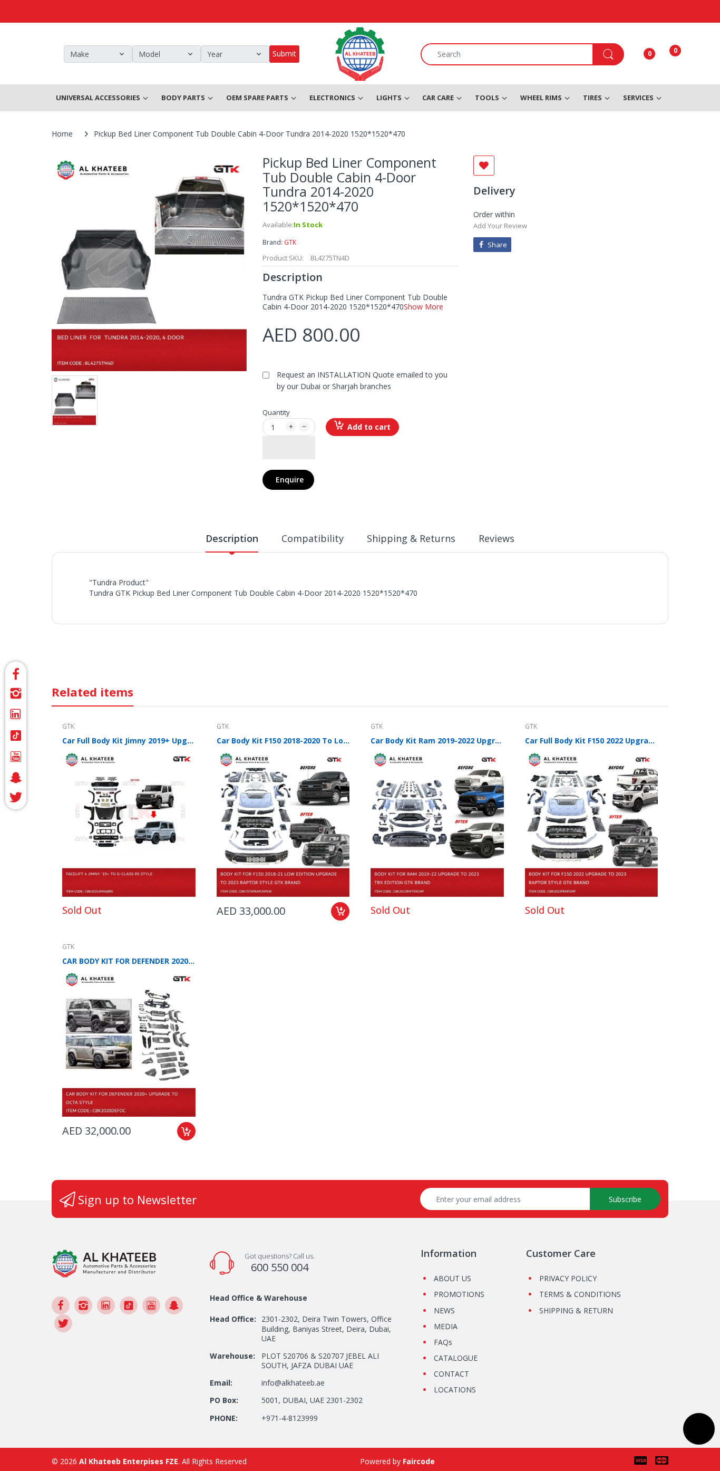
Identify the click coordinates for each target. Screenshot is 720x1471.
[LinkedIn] (15, 714)
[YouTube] (15, 756)
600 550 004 (279, 1267)
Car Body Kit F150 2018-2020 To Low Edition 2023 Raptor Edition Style (283, 740)
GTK (290, 242)
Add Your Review (500, 225)
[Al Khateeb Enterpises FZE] (104, 1262)
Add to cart (369, 427)
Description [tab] (232, 538)
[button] (288, 447)
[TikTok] (15, 735)
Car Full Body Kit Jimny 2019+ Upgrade (129, 740)
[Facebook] (15, 672)
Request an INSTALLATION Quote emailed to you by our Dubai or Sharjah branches (362, 380)
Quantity (276, 412)
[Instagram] (15, 693)
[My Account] (636, 54)
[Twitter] (15, 799)
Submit (284, 54)
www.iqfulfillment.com (274, 604)
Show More (423, 307)
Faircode (419, 1461)
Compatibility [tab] (312, 538)
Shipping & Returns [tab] (411, 538)
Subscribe (625, 1199)
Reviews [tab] (496, 538)
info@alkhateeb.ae (293, 1383)
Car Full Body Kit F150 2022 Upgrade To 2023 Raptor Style (591, 740)
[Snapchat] (15, 778)
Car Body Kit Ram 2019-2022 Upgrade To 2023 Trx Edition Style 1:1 (437, 740)
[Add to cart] (340, 911)
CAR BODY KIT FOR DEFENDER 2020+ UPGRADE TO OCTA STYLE (129, 961)
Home (62, 134)
